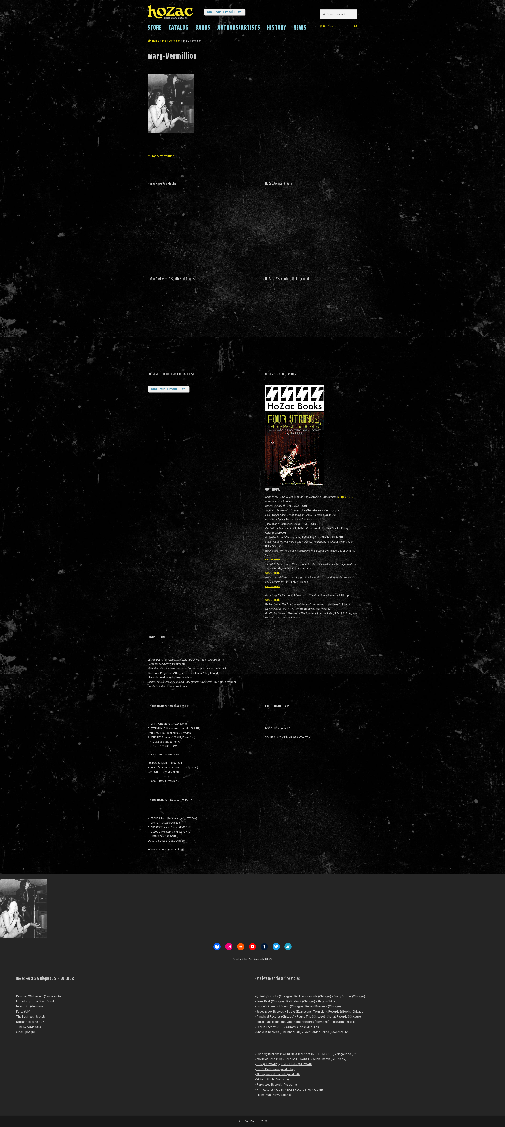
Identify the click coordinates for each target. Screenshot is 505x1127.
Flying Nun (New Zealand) (273, 1095)
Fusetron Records (343, 1022)
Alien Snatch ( (322, 1059)
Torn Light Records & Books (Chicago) (338, 1011)
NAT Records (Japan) (270, 1089)
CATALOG (179, 27)
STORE (155, 27)
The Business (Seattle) (31, 1016)
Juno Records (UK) (28, 1027)
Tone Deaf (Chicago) (270, 1001)
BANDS (202, 27)
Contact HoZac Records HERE (253, 959)
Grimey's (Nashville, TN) (302, 1027)
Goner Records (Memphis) (311, 1022)
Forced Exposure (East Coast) (35, 1001)
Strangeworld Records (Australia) (278, 1074)
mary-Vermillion (171, 40)
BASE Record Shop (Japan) (305, 1089)
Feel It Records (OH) (270, 1027)
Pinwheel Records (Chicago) (275, 1016)
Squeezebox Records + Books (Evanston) (283, 1011)
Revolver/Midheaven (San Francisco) (40, 996)
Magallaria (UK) (347, 1054)
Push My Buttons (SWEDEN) (275, 1054)
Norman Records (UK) (30, 1022)
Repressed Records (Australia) (276, 1084)
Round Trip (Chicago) (310, 1016)
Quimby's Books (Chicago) (274, 996)
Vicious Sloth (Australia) (272, 1079)
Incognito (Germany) (30, 1006)
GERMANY (338, 1059)
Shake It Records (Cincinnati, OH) (278, 1032)
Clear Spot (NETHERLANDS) (315, 1054)
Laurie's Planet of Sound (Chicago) (279, 1006)
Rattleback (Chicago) (300, 1001)
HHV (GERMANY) (267, 1064)
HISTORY (276, 27)
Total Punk (263, 1022)
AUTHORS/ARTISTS (238, 27)
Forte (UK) (23, 1011)
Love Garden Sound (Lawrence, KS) (327, 1032)
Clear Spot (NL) (26, 1032)
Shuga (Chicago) (328, 1001)
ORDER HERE (345, 497)
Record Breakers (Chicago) (323, 1006)
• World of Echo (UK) (268, 1059)
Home (155, 40)
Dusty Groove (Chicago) (349, 996)
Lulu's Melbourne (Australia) (275, 1069)
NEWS (300, 27)
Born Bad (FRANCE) (297, 1059)
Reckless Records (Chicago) (312, 996)
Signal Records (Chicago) (344, 1016)
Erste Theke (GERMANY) (297, 1064)
